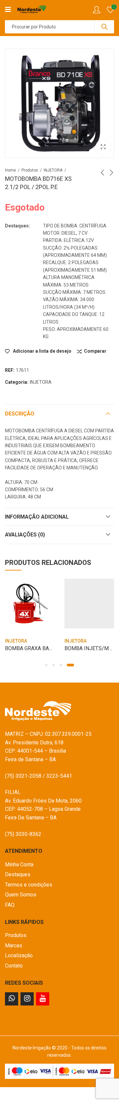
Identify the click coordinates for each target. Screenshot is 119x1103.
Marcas (13, 945)
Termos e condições (28, 885)
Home (10, 170)
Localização (19, 955)
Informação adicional (37, 517)
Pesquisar (104, 26)
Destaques (17, 874)
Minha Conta (19, 864)
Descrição (19, 414)
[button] (46, 665)
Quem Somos (20, 894)
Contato (14, 966)
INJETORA (53, 170)
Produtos (29, 170)
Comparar (95, 351)
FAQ (10, 905)
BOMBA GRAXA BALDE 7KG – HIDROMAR (53, 648)
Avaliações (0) (25, 535)
